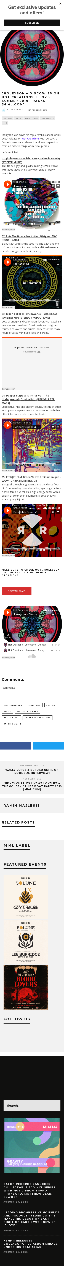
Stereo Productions (37, 718)
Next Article (32, 779)
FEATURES (7, 118)
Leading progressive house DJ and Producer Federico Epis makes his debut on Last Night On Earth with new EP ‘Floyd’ (31, 1219)
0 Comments (48, 118)
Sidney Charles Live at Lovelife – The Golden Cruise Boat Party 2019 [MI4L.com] (32, 786)
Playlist (51, 705)
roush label (11, 718)
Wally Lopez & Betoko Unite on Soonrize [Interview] (32, 771)
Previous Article (32, 765)
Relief (7, 711)
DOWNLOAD (17, 591)
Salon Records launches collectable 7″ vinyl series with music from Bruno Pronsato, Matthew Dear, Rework (29, 1190)
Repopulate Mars (27, 711)
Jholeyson (34, 705)
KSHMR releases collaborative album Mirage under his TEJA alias (31, 1244)
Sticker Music (12, 724)
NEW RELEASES (31, 118)
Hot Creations (13, 705)
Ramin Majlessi (15, 110)
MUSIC (18, 118)
